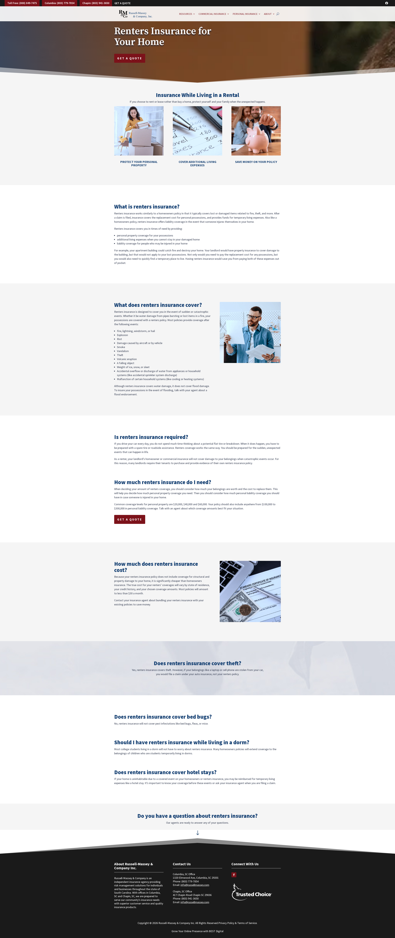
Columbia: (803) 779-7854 (59, 3)
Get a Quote (122, 3)
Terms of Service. (247, 923)
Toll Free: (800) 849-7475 (22, 3)
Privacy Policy (226, 923)
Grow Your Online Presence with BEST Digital (197, 931)
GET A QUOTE (129, 58)
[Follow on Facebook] (233, 874)
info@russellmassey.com (195, 885)
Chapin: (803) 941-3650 (95, 3)
